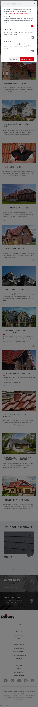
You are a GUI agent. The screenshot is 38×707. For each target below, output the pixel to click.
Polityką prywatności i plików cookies (18, 13)
